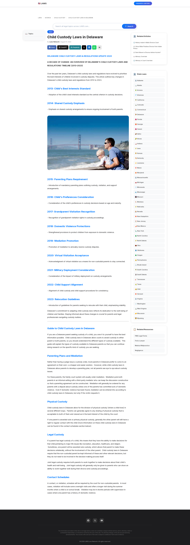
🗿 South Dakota (141, 274)
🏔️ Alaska (138, 85)
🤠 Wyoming (139, 318)
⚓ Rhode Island (140, 265)
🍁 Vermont (139, 294)
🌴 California (139, 100)
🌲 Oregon (138, 255)
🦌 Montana (139, 202)
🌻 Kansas (138, 153)
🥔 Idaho (138, 134)
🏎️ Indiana (138, 143)
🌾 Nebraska (139, 207)
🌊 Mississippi (140, 192)
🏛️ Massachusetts (141, 177)
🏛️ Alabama (139, 80)
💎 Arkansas (139, 95)
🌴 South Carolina (141, 270)
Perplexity (76, 47)
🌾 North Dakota (140, 240)
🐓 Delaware (139, 114)
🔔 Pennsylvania (141, 260)
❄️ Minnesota (140, 187)
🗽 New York (139, 231)
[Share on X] (84, 47)
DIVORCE (48, 17)
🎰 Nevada (139, 211)
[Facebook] (88, 520)
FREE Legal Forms (141, 336)
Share (53, 47)
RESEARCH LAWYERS (143, 3)
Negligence (139, 350)
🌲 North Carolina (141, 236)
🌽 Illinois (138, 139)
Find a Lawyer (140, 341)
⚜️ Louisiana (139, 163)
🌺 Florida (138, 119)
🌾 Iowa (138, 148)
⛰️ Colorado (139, 105)
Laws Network (54, 42)
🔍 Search (129, 26)
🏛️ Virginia (139, 299)
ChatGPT (64, 47)
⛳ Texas (138, 284)
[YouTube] (102, 520)
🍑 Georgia (139, 124)
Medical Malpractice (142, 345)
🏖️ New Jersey (140, 221)
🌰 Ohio (137, 245)
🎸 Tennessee (140, 279)
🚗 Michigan (139, 182)
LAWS (40, 17)
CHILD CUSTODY (59, 17)
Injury (50, 32)
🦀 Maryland (139, 172)
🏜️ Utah (138, 289)
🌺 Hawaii (138, 129)
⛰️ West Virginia (140, 308)
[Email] (99, 47)
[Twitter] (95, 520)
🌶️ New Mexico (140, 226)
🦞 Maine (138, 168)
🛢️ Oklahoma (139, 250)
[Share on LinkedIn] (89, 47)
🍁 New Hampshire (141, 216)
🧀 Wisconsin (139, 313)
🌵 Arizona (138, 90)
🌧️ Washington (140, 304)
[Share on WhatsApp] (94, 47)
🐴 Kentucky (139, 158)
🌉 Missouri (139, 197)
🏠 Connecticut (140, 109)
